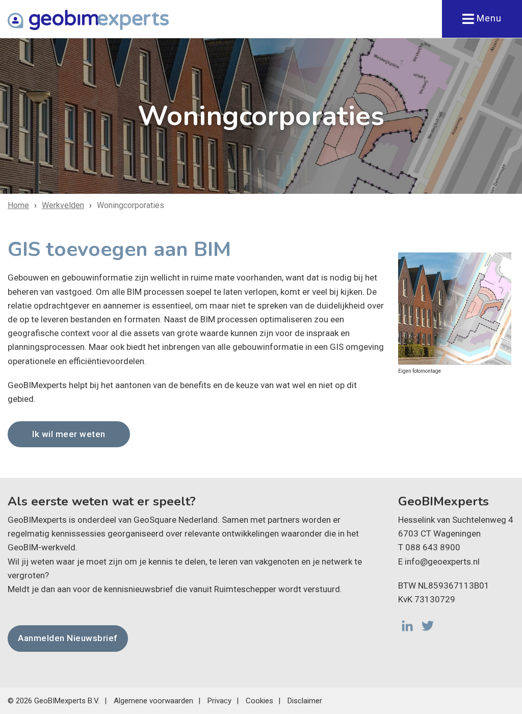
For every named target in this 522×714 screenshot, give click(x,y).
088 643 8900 (432, 547)
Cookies (259, 700)
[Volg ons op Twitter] (428, 626)
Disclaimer (305, 700)
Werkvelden (63, 205)
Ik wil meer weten (69, 434)
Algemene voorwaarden (153, 700)
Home (18, 205)
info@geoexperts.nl (442, 561)
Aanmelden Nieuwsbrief (68, 638)
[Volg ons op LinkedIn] (407, 626)
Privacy (219, 700)
